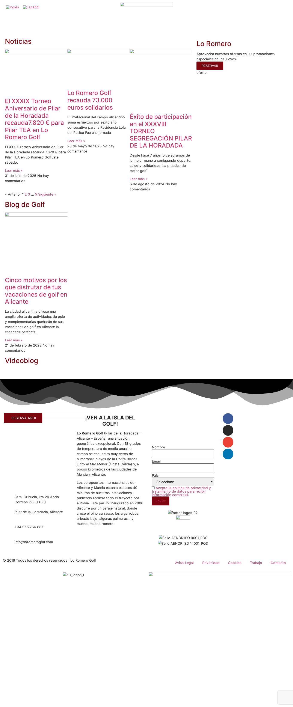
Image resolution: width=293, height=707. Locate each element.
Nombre (158, 447)
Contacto (278, 563)
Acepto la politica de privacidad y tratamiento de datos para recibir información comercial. (181, 491)
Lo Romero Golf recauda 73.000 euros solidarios (90, 100)
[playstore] (228, 454)
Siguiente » (47, 194)
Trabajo (256, 563)
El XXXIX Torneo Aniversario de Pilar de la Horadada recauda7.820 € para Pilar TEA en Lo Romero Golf (34, 119)
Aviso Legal (184, 563)
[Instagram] (228, 430)
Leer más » (14, 170)
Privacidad (210, 563)
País (155, 475)
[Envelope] (228, 442)
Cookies (234, 563)
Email (156, 461)
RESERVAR (210, 66)
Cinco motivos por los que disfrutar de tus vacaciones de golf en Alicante (36, 290)
